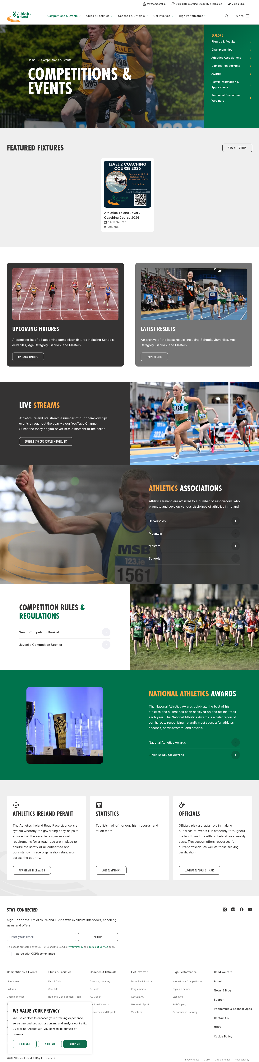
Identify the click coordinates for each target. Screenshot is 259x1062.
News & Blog (222, 990)
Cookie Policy (223, 1036)
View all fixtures (237, 147)
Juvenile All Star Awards (166, 755)
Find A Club (54, 981)
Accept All (75, 1044)
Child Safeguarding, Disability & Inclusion (199, 3)
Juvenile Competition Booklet (40, 645)
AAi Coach (95, 996)
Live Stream (13, 981)
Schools (154, 558)
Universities (157, 521)
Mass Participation (141, 981)
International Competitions (187, 981)
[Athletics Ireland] (19, 16)
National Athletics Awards (167, 742)
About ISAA (137, 996)
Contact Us (221, 1018)
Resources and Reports (103, 1012)
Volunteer (136, 1012)
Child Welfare (223, 972)
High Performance (185, 972)
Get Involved (139, 972)
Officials (94, 989)
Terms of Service (98, 946)
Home (31, 60)
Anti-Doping (179, 1004)
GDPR (217, 1027)
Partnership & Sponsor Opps (233, 1008)
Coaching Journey (100, 981)
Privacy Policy (75, 946)
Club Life (53, 989)
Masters (154, 546)
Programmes (138, 989)
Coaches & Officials (103, 972)
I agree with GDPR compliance (35, 953)
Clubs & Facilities (60, 972)
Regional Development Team (64, 996)
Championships (16, 996)
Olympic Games (182, 989)
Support (219, 999)
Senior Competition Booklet (39, 632)
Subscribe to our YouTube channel (44, 441)
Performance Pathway (185, 1012)
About (218, 981)
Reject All (49, 1044)
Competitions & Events (56, 60)
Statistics (178, 996)
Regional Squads (99, 1004)
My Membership (156, 3)
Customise (24, 1044)
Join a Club (238, 3)
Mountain (155, 533)
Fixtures (11, 989)
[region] (50, 1028)
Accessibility (242, 1059)
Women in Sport (140, 1004)
